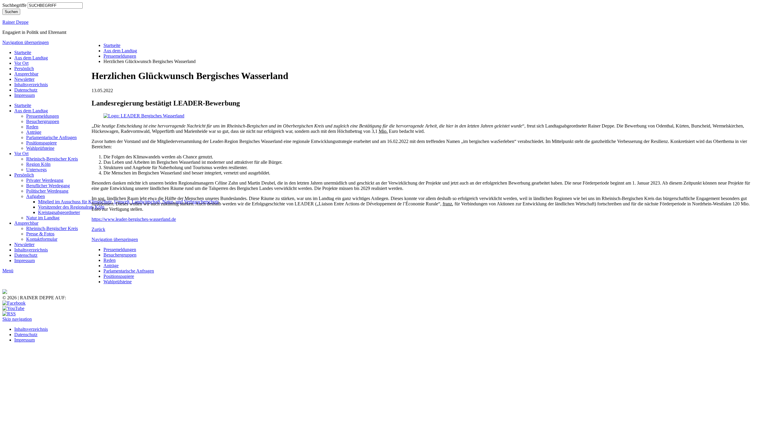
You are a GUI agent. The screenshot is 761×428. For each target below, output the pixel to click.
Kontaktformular (41, 239)
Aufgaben (35, 196)
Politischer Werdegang (47, 190)
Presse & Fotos (40, 233)
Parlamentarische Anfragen (51, 137)
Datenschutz (25, 89)
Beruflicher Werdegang (48, 185)
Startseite (22, 52)
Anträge (33, 132)
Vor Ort (21, 63)
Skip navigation (17, 319)
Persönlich (24, 68)
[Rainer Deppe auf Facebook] (14, 303)
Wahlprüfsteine (40, 148)
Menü (7, 270)
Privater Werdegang (44, 180)
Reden (32, 126)
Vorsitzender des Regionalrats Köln (71, 207)
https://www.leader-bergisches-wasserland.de (134, 219)
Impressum (24, 95)
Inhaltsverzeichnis (31, 84)
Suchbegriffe (14, 5)
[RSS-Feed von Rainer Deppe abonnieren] (9, 313)
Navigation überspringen (25, 42)
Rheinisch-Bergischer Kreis (52, 158)
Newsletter (24, 79)
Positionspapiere (41, 142)
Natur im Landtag (42, 217)
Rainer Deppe (15, 22)
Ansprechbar (26, 73)
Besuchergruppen (42, 121)
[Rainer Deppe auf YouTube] (13, 308)
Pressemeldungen (42, 116)
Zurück (98, 229)
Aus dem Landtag (31, 57)
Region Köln (38, 164)
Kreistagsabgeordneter (59, 212)
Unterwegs (36, 169)
